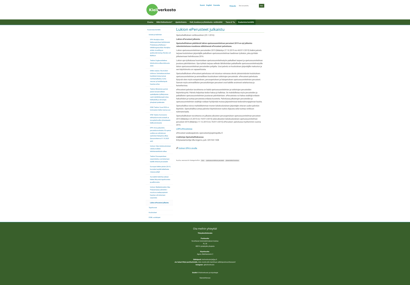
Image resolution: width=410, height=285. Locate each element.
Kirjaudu (233, 6)
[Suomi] (162, 9)
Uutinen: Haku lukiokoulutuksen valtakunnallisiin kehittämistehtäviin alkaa (160, 148)
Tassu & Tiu (230, 22)
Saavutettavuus (205, 278)
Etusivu (150, 22)
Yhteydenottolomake (205, 233)
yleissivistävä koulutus (232, 160)
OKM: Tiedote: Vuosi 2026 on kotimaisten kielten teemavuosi (160, 108)
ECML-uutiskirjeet (154, 217)
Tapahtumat (153, 207)
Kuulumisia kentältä (246, 22)
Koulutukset (153, 212)
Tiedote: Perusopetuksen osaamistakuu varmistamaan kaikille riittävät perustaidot (160, 158)
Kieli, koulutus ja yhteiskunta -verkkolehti (206, 22)
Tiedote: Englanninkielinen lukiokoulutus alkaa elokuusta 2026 (160, 63)
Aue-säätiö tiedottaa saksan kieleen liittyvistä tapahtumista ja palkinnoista (160, 179)
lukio (202, 160)
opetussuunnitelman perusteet (215, 160)
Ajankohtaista (181, 22)
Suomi (202, 5)
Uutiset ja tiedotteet (155, 34)
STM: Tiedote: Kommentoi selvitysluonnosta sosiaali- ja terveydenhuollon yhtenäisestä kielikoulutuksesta (160, 119)
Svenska (216, 5)
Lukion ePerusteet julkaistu (159, 202)
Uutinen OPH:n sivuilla (188, 148)
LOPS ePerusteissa (184, 129)
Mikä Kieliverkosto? (164, 22)
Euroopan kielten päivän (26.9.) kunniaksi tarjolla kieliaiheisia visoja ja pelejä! (160, 169)
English (209, 5)
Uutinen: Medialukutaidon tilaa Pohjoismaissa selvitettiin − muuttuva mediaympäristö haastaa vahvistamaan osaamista (160, 192)
